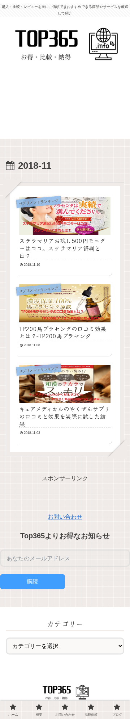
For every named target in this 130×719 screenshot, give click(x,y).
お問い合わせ (65, 517)
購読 (32, 581)
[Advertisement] (65, 105)
